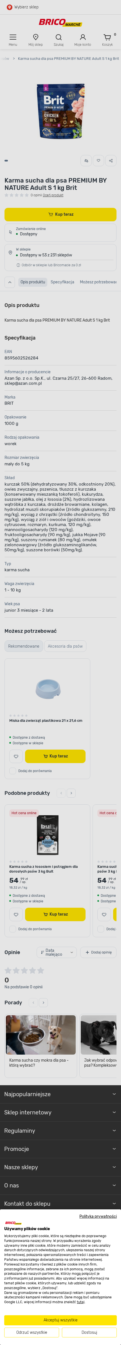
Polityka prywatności (98, 1216)
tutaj (80, 1302)
